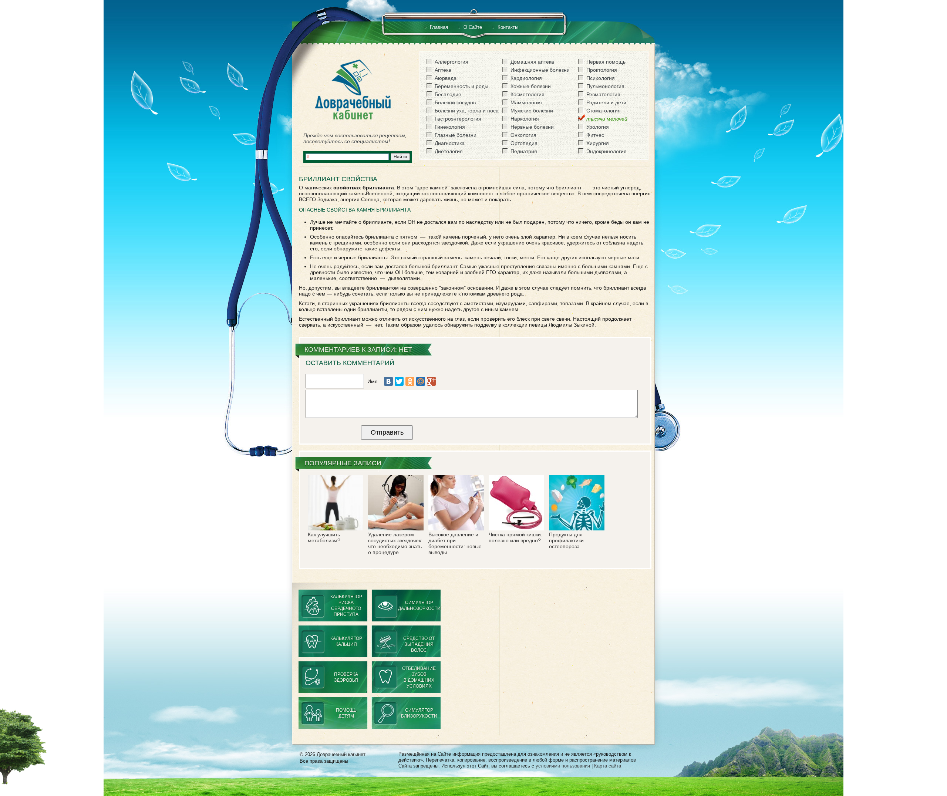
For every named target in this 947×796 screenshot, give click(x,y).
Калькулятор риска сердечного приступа (346, 605)
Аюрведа (445, 78)
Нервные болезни (532, 127)
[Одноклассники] (409, 381)
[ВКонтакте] (388, 381)
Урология (597, 127)
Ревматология (603, 94)
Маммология (526, 102)
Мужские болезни (531, 111)
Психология (600, 78)
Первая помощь (606, 62)
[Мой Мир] (420, 381)
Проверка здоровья (346, 677)
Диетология (449, 151)
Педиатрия (523, 151)
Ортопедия (523, 143)
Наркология (524, 119)
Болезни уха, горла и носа (467, 111)
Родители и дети (606, 102)
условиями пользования (563, 766)
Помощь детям (346, 713)
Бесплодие (448, 94)
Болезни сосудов (455, 102)
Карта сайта (607, 766)
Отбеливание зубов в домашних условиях (419, 677)
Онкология (523, 135)
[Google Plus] (431, 381)
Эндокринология (606, 151)
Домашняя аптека (532, 62)
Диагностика (450, 143)
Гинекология (450, 127)
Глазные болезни (455, 135)
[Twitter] (399, 381)
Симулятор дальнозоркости (419, 605)
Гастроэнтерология (458, 119)
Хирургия (597, 143)
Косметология (527, 94)
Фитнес (595, 135)
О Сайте (473, 27)
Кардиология (526, 78)
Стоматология (603, 111)
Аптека (443, 70)
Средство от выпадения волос (419, 644)
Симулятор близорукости (419, 713)
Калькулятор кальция (346, 641)
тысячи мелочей (606, 119)
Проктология (601, 70)
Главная (439, 27)
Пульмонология (605, 86)
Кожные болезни (530, 86)
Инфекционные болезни (540, 70)
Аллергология (451, 62)
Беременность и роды (461, 86)
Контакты (508, 27)
